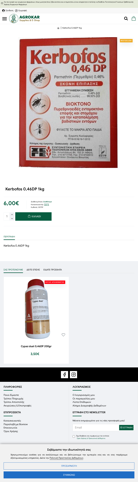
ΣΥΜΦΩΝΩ (69, 474)
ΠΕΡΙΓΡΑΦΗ (9, 236)
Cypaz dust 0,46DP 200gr (36, 346)
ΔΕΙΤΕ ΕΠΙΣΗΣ (33, 269)
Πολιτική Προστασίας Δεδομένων (66, 457)
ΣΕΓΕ (46, 204)
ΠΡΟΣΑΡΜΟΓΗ (69, 465)
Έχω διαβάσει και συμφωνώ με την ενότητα (92, 437)
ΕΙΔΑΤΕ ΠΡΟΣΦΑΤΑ (52, 269)
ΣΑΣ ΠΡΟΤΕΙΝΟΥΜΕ (13, 269)
